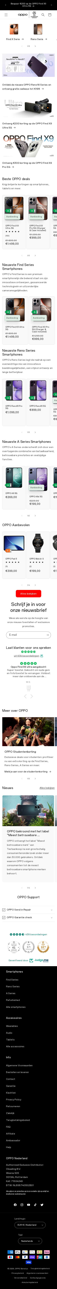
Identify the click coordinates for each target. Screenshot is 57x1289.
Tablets (10, 1039)
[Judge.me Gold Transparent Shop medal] (14, 947)
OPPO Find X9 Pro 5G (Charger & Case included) (37, 228)
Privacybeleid (18, 1273)
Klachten (11, 1093)
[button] (6, 14)
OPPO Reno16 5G (37, 406)
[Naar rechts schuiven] (35, 46)
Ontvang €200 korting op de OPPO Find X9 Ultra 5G (27, 125)
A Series (11, 993)
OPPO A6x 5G (36, 497)
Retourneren (13, 1106)
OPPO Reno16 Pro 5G (13, 407)
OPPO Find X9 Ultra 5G (12, 227)
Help (8, 1147)
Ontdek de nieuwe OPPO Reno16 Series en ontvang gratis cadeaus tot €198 (26, 86)
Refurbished (13, 1000)
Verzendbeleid (20, 1278)
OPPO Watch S (36, 559)
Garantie (11, 1086)
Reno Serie (37, 39)
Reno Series (13, 986)
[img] (28, 652)
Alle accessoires (15, 1046)
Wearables (12, 1026)
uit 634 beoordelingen (26, 656)
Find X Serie (13, 39)
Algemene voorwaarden (37, 1273)
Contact (10, 1079)
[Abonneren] (47, 635)
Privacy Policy (13, 1099)
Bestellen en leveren (17, 1072)
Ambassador (13, 1140)
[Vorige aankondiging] (5, 5)
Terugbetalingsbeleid (18, 1120)
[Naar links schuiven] (22, 46)
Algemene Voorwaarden (19, 1065)
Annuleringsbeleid (30, 1282)
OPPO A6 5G (11, 493)
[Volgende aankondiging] (51, 5)
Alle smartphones (16, 1007)
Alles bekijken (28, 593)
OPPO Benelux (21, 1269)
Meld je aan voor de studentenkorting (26, 771)
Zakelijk (10, 1113)
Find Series (12, 980)
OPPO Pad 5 (11, 559)
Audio (9, 1033)
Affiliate (10, 1133)
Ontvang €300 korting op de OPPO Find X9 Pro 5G (27, 165)
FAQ (8, 1127)
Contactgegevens (38, 1278)
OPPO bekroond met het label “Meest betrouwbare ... (28, 833)
